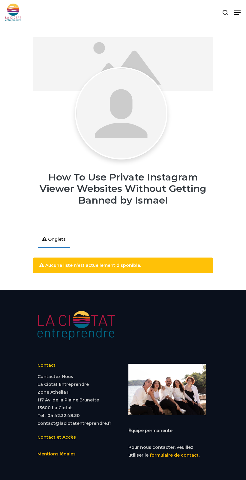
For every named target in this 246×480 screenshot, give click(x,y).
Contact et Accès (57, 437)
